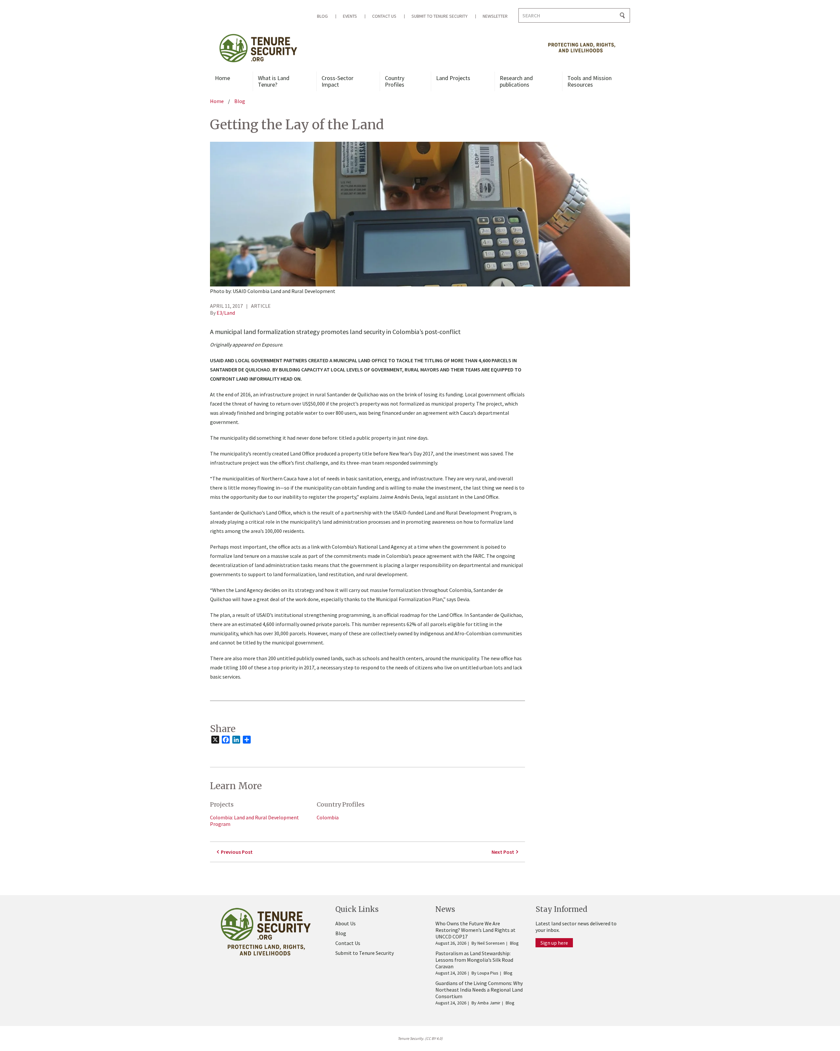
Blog (322, 16)
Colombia (328, 817)
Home (222, 78)
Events (350, 16)
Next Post (503, 852)
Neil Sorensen (491, 943)
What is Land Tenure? (273, 81)
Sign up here (554, 942)
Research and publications (516, 81)
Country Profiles (394, 81)
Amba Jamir (488, 1003)
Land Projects (453, 78)
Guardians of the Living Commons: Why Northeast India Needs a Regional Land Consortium (479, 989)
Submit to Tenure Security (439, 16)
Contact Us (384, 16)
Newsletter (495, 16)
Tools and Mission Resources (589, 81)
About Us (345, 923)
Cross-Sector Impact (337, 81)
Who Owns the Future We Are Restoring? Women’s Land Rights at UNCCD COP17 (475, 930)
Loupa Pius (487, 973)
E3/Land (226, 312)
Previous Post (237, 852)
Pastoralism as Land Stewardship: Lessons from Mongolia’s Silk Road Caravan (474, 960)
